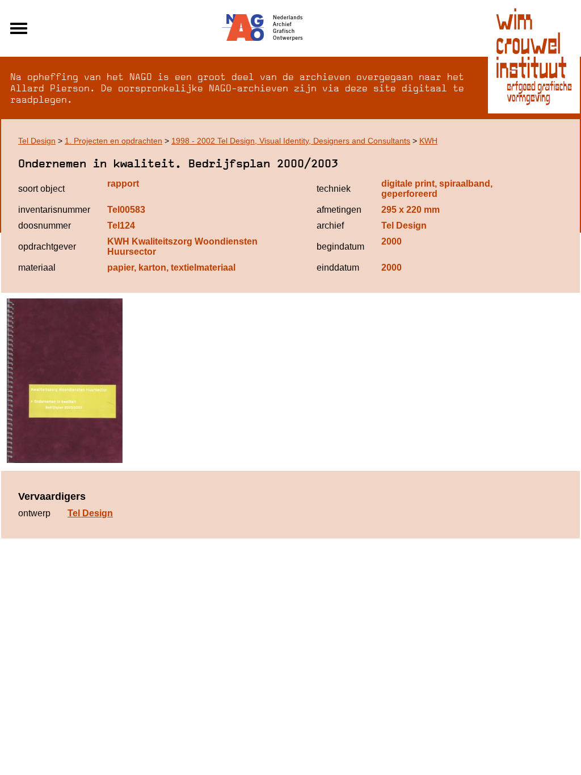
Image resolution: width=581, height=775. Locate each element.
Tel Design (37, 140)
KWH (428, 140)
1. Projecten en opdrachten (113, 140)
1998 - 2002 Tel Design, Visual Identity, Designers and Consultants (290, 140)
